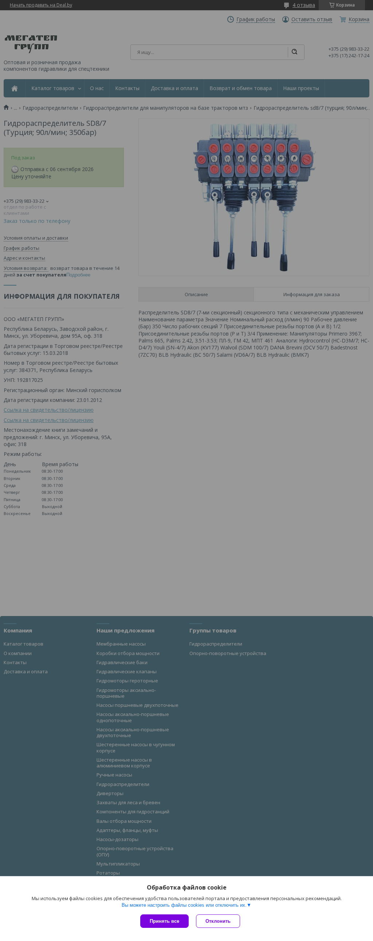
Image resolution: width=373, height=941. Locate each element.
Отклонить (218, 921)
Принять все (164, 921)
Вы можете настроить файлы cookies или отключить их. (184, 905)
